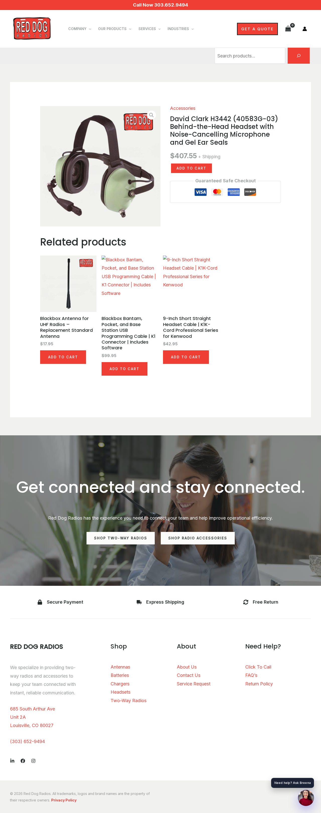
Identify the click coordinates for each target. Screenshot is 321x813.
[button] (89, 29)
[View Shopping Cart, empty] (288, 29)
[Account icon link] (304, 29)
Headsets (120, 692)
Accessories (182, 108)
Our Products (112, 29)
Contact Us (188, 675)
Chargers (120, 683)
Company (77, 29)
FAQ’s (251, 675)
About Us (187, 667)
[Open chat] (306, 798)
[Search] (299, 56)
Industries (178, 29)
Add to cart (191, 168)
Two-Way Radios (128, 700)
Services (147, 29)
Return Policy (259, 683)
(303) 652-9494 (27, 741)
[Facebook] (23, 761)
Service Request (193, 683)
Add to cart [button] (63, 357)
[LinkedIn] (12, 761)
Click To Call (258, 667)
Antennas (120, 667)
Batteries (120, 675)
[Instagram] (33, 761)
